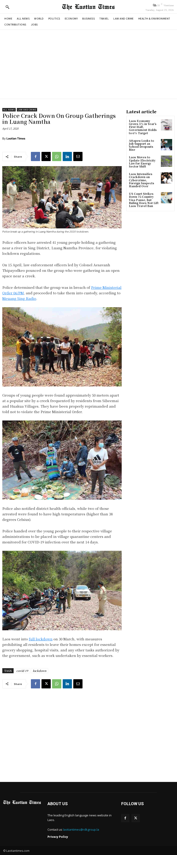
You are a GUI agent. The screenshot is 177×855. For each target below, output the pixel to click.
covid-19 (22, 671)
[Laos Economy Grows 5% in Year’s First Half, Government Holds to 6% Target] (166, 125)
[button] (7, 7)
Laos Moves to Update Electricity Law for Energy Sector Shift (142, 161)
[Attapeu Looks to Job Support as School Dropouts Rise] (166, 144)
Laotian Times (15, 138)
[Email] (78, 156)
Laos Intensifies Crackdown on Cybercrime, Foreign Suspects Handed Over (141, 180)
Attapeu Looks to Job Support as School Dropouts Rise (141, 145)
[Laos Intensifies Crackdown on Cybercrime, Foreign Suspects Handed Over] (166, 178)
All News (9, 109)
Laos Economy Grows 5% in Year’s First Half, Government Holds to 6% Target (143, 127)
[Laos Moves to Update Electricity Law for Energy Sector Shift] (166, 161)
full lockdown (41, 638)
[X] (46, 156)
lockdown (39, 671)
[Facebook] (35, 156)
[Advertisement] (88, 64)
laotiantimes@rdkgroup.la (81, 829)
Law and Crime (27, 109)
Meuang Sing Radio (19, 298)
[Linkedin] (67, 156)
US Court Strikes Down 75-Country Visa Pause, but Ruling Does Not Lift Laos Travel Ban (144, 200)
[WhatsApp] (56, 156)
